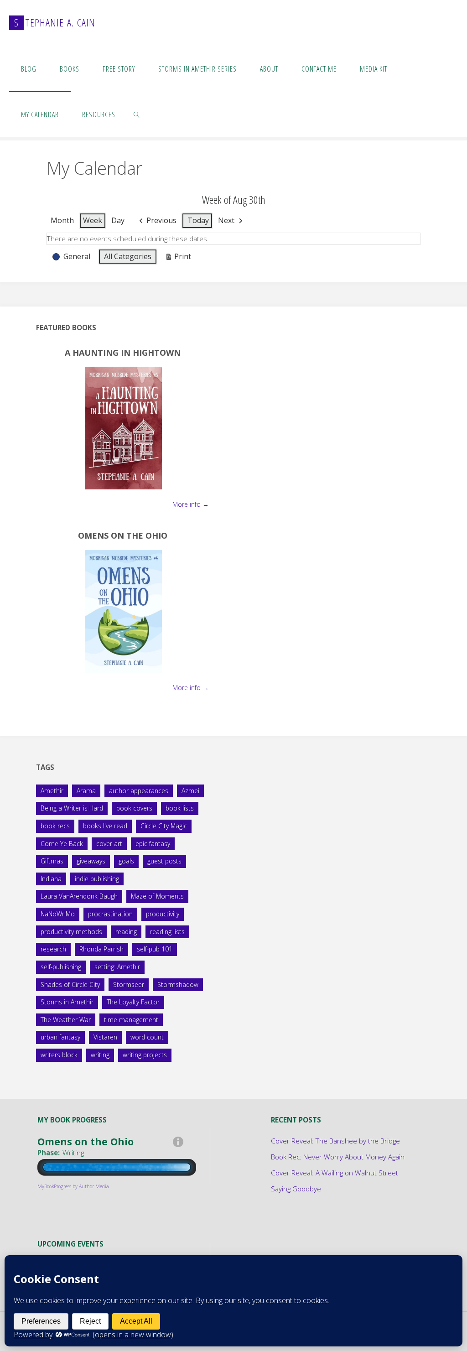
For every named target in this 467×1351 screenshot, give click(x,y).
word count (147, 1037)
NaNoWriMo (58, 913)
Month (62, 220)
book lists (180, 808)
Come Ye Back (62, 843)
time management (131, 1019)
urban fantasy (60, 1037)
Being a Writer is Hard (72, 808)
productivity (162, 913)
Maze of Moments (157, 896)
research (53, 949)
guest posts (164, 861)
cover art (109, 843)
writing (100, 1054)
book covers (134, 808)
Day (118, 220)
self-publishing (61, 966)
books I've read (105, 825)
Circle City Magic (163, 825)
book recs (55, 825)
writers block (59, 1054)
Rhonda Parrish (101, 949)
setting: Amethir (117, 966)
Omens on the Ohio (122, 535)
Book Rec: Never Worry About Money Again (338, 1156)
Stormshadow (177, 984)
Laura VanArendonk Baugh (79, 896)
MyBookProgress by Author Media (73, 1186)
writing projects (145, 1054)
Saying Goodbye (296, 1188)
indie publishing (97, 878)
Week (92, 220)
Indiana (51, 878)
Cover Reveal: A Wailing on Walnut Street (334, 1172)
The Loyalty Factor (133, 1002)
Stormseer (128, 984)
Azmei (190, 790)
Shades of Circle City (70, 984)
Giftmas (52, 861)
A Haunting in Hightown (123, 352)
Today (198, 220)
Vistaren (105, 1037)
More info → (190, 504)
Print (178, 258)
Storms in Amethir (67, 1002)
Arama (86, 790)
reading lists (167, 931)
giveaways (91, 861)
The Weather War (66, 1019)
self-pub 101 (154, 949)
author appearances (138, 790)
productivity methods (71, 931)
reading (126, 931)
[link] (137, 114)
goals (126, 861)
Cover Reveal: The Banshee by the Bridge (335, 1140)
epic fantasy (152, 843)
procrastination (110, 913)
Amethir (52, 790)
